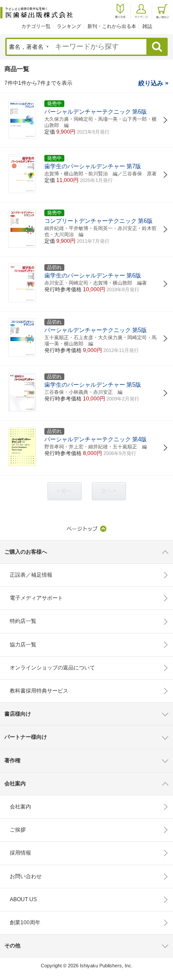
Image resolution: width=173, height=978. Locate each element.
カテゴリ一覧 (36, 26)
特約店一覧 (23, 621)
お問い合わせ (26, 876)
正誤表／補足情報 (31, 575)
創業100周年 (25, 922)
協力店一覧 (23, 644)
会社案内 (20, 807)
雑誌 (147, 26)
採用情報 (20, 853)
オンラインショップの (52, 668)
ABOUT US (23, 899)
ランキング (69, 26)
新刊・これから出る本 (111, 26)
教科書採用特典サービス (39, 691)
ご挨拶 (18, 830)
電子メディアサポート (36, 598)
